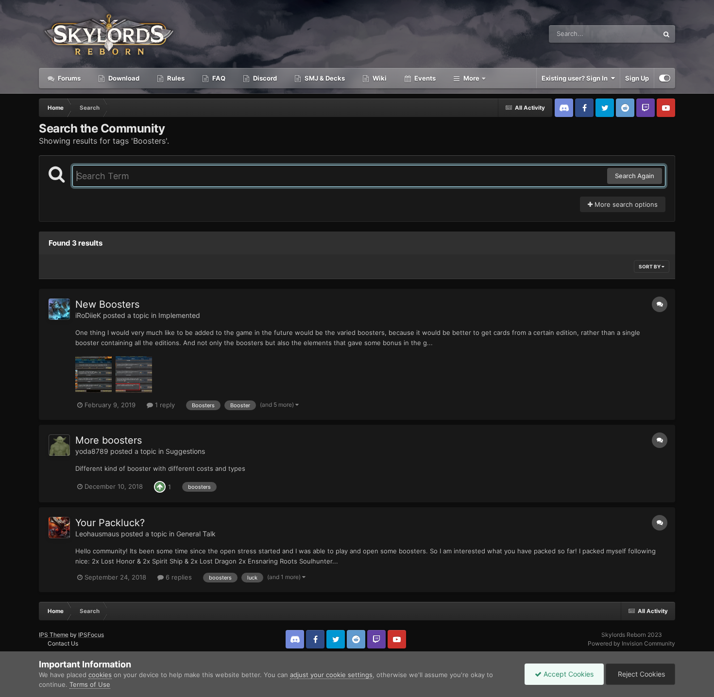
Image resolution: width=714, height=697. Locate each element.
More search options (625, 204)
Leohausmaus (97, 534)
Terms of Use (89, 684)
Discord (264, 78)
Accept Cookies (568, 674)
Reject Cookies (640, 674)
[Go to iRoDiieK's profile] (59, 309)
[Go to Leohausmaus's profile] (59, 527)
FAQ (218, 78)
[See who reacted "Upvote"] (160, 486)
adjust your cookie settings (331, 675)
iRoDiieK (88, 315)
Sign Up (637, 78)
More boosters (108, 440)
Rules (175, 78)
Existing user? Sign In (576, 78)
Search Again (634, 176)
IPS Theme (53, 634)
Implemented (179, 315)
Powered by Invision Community (631, 643)
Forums (68, 78)
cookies (100, 675)
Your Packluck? (110, 523)
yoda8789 (91, 451)
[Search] (666, 34)
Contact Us (63, 643)
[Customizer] (664, 78)
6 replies (178, 577)
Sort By (650, 266)
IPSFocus (91, 634)
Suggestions (185, 451)
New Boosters (107, 304)
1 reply (164, 405)
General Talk (196, 534)
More (471, 78)
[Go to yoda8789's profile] (59, 445)
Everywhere (628, 33)
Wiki (379, 78)
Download (123, 78)
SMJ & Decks (324, 78)
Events (424, 78)
